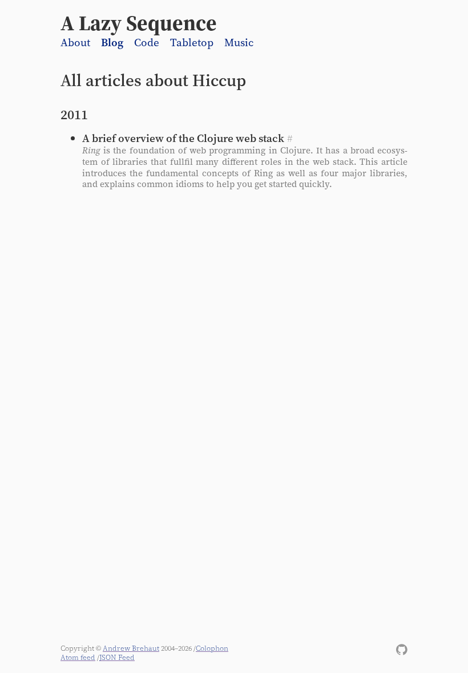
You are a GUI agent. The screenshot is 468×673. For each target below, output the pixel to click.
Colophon (212, 648)
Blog (112, 42)
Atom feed (77, 657)
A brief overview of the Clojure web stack (183, 138)
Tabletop (191, 42)
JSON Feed (117, 657)
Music (238, 42)
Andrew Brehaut (131, 648)
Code (146, 42)
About (75, 42)
